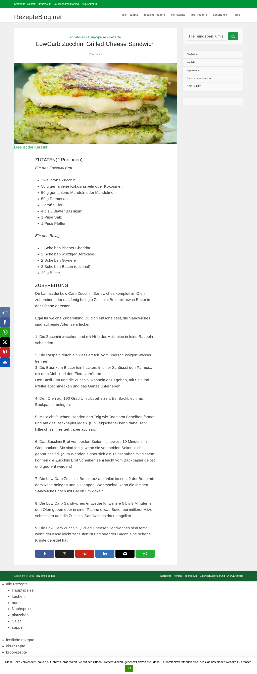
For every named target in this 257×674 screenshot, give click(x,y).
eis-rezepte (178, 14)
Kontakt (31, 3)
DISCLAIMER (89, 3)
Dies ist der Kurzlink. (31, 147)
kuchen (18, 596)
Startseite (19, 3)
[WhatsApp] (5, 332)
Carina (98, 54)
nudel (16, 603)
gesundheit (220, 14)
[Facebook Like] (5, 312)
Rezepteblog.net (45, 575)
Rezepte (115, 37)
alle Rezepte (130, 14)
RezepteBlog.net (38, 16)
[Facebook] (5, 322)
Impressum (44, 3)
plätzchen (20, 615)
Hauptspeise (97, 37)
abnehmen (77, 37)
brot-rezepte (199, 14)
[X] (5, 342)
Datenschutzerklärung (66, 3)
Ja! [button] (129, 668)
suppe (17, 627)
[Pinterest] (5, 352)
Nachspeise (22, 609)
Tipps (236, 14)
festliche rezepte (154, 14)
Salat (16, 621)
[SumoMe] (5, 362)
